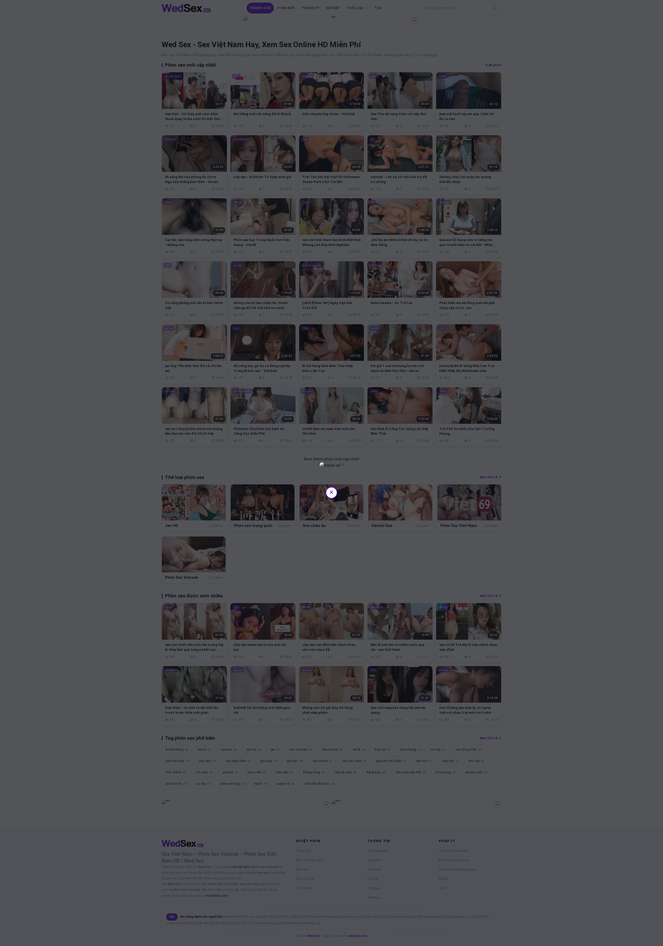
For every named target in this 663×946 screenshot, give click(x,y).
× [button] (331, 492)
